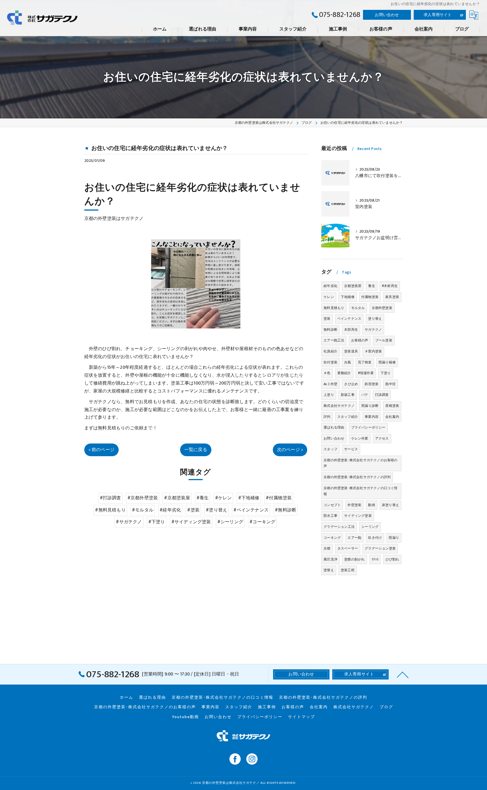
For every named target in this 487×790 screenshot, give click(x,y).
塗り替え (375, 318)
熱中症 (390, 384)
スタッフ (330, 449)
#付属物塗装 (279, 498)
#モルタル (142, 510)
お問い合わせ (387, 15)
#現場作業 (366, 373)
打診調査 (382, 395)
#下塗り (156, 522)
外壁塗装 (354, 505)
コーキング (332, 537)
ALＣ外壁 (330, 384)
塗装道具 (351, 351)
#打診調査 (110, 498)
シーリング (369, 526)
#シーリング (230, 522)
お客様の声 (359, 340)
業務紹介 (344, 373)
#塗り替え (216, 510)
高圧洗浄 (330, 559)
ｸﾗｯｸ (375, 559)
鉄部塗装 (371, 384)
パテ (364, 395)
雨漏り (394, 537)
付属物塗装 (369, 297)
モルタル (358, 308)
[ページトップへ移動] (402, 674)
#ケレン (223, 498)
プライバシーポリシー (368, 427)
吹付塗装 (330, 362)
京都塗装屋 (352, 286)
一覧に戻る (195, 449)
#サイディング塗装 (191, 522)
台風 (347, 362)
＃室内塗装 (373, 351)
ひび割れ (392, 559)
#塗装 (193, 510)
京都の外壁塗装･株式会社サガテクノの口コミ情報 (360, 491)
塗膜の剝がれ (354, 559)
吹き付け (375, 537)
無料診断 (330, 329)
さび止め (351, 384)
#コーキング (262, 522)
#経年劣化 (170, 510)
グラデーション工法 (339, 526)
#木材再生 (390, 286)
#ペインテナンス (251, 510)
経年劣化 (330, 286)
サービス (351, 449)
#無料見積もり (110, 510)
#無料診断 (285, 510)
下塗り (385, 373)
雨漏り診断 (369, 406)
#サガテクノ (129, 522)
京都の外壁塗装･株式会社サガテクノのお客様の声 (360, 463)
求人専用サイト (437, 15)
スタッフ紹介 (347, 417)
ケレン (329, 297)
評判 (327, 417)
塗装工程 (348, 570)
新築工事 (348, 395)
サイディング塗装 (358, 515)
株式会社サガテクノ (339, 406)
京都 (327, 548)
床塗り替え (390, 505)
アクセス (382, 438)
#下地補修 (249, 498)
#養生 (202, 498)
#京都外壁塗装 (142, 498)
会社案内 (392, 417)
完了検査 (365, 362)
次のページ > (290, 449)
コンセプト (332, 505)
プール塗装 (383, 340)
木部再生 (351, 329)
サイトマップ (301, 717)
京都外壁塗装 (382, 308)
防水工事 (330, 515)
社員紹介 (330, 351)
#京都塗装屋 (177, 498)
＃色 (327, 373)
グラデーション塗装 (380, 548)
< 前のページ (101, 449)
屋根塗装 (392, 406)
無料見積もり (334, 308)
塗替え (329, 570)
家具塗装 (392, 297)
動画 (371, 505)
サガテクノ (373, 329)
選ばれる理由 (334, 427)
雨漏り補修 (387, 362)
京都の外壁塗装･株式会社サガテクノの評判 (357, 477)
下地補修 (348, 297)
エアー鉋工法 (334, 340)
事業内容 (371, 417)
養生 (371, 286)
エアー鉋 (354, 537)
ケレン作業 (359, 438)
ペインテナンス (349, 318)
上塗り (329, 395)
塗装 (327, 318)
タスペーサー (347, 548)
